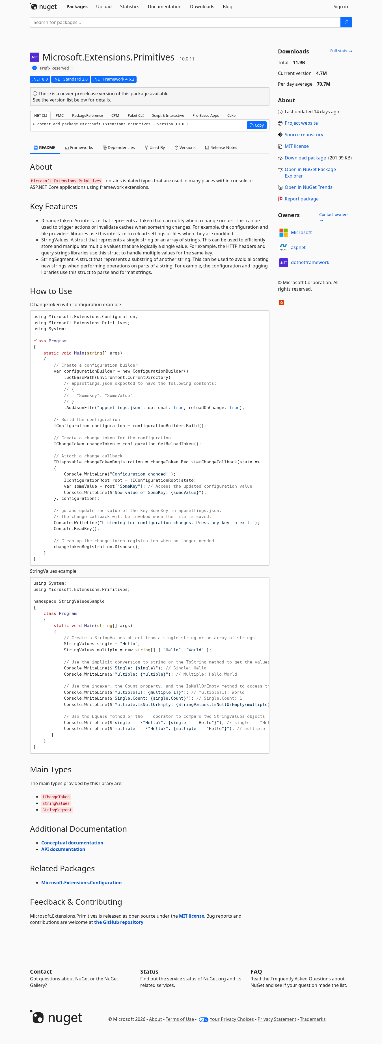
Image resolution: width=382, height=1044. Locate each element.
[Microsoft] (284, 233)
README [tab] (46, 147)
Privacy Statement (277, 1019)
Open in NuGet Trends (309, 187)
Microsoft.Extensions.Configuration (81, 882)
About (155, 1019)
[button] (257, 125)
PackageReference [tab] (87, 115)
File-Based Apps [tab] (206, 115)
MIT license (191, 916)
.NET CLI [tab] (40, 115)
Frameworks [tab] (81, 147)
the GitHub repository (118, 922)
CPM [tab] (115, 115)
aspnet (298, 247)
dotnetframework (310, 262)
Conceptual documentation (72, 843)
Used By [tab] (156, 147)
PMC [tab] (60, 115)
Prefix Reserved (54, 68)
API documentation (63, 849)
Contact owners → (334, 217)
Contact (41, 971)
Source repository (304, 134)
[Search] (346, 22)
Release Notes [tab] (223, 147)
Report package (302, 199)
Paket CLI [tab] (136, 115)
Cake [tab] (231, 115)
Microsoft (301, 232)
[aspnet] (284, 248)
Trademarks (313, 1019)
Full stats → (341, 50)
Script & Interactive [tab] (168, 115)
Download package (305, 158)
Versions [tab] (187, 147)
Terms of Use (180, 1019)
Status (149, 971)
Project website (301, 123)
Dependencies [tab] (121, 147)
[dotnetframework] (284, 263)
